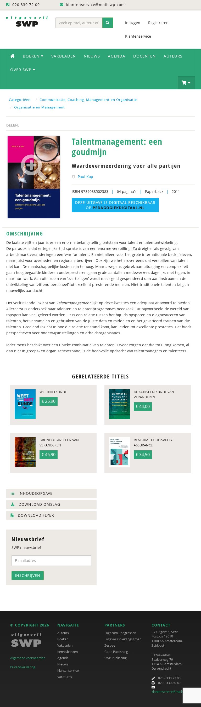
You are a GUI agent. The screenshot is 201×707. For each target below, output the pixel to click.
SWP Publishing (115, 658)
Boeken (62, 639)
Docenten (144, 56)
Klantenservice (138, 36)
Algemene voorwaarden (27, 658)
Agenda (116, 56)
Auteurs (173, 56)
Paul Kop (85, 176)
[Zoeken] (107, 23)
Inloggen (132, 22)
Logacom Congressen (120, 633)
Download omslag (38, 504)
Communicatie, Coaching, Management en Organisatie (88, 99)
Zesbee (109, 645)
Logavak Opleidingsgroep (122, 639)
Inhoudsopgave (35, 493)
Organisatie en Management (39, 107)
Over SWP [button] (21, 69)
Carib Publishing (116, 651)
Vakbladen (63, 56)
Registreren (158, 22)
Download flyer (35, 515)
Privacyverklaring (22, 667)
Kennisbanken (67, 651)
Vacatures (64, 677)
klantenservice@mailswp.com (173, 691)
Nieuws (92, 56)
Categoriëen (20, 99)
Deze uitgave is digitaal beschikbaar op (115, 205)
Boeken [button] (32, 56)
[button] (186, 82)
